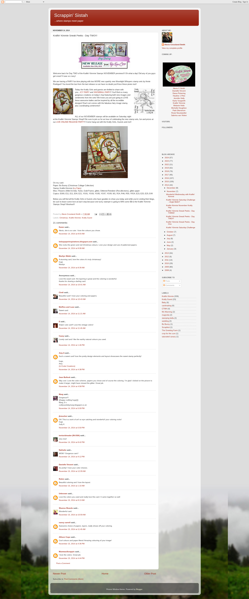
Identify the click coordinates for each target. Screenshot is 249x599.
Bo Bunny (166, 324)
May (169, 245)
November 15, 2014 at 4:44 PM (72, 558)
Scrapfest (166, 327)
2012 (167, 257)
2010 (167, 263)
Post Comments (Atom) (73, 579)
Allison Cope (64, 537)
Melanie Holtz (179, 106)
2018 (167, 171)
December (171, 188)
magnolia (165, 315)
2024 (167, 158)
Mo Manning (167, 312)
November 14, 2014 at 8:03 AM (72, 234)
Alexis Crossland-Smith (174, 45)
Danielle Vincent (66, 465)
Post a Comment (63, 563)
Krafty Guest (87, 218)
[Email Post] (96, 214)
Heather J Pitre (179, 96)
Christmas (64, 218)
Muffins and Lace (66, 307)
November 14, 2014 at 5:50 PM (72, 428)
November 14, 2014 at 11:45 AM (72, 328)
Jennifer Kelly (179, 98)
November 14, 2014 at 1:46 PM (72, 345)
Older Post (150, 573)
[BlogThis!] (103, 214)
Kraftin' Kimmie (179, 103)
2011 (167, 260)
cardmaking (166, 306)
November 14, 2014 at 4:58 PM (72, 386)
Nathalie (62, 450)
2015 (167, 182)
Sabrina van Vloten (179, 115)
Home (105, 573)
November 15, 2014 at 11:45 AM (72, 529)
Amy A (61, 353)
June (169, 242)
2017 (167, 175)
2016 (167, 178)
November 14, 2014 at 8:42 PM (72, 442)
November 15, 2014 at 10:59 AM (72, 515)
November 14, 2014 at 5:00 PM (72, 408)
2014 (167, 185)
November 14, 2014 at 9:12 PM (72, 457)
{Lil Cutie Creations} (67, 366)
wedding (165, 321)
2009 (167, 267)
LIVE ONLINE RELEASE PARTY (70, 122)
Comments (169, 285)
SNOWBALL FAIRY (102, 92)
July (169, 239)
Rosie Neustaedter (179, 113)
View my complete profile (172, 48)
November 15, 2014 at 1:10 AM (72, 486)
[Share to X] (105, 214)
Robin (61, 479)
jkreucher (63, 416)
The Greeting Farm (170, 330)
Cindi (61, 292)
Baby (164, 302)
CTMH (164, 309)
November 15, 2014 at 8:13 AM (72, 500)
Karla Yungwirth (179, 101)
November (171, 191)
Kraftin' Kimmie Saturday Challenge (180, 228)
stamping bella (168, 318)
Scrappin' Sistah (71, 15)
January (170, 249)
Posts (167, 281)
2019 (167, 168)
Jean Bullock (64, 377)
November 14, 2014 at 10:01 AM (72, 285)
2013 (167, 253)
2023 (167, 161)
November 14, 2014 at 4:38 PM (72, 369)
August (170, 235)
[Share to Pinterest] (110, 214)
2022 (167, 165)
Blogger (139, 589)
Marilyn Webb (65, 256)
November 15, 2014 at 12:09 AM (72, 471)
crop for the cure (168, 334)
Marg (61, 394)
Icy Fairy (77, 188)
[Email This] (100, 214)
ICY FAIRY (84, 92)
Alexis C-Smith (179, 88)
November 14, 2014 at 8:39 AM (72, 268)
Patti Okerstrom (179, 110)
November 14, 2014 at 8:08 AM (72, 248)
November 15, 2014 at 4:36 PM (72, 544)
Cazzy (61, 336)
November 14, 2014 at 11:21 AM (72, 314)
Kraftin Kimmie (75, 218)
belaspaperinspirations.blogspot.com (75, 242)
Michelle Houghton (179, 108)
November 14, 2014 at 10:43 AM (72, 299)
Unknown (63, 494)
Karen (61, 227)
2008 (167, 270)
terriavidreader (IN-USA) (69, 435)
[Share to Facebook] (108, 214)
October (170, 232)
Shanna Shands (66, 508)
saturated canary (169, 337)
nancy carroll (64, 523)
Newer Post (59, 573)
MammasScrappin (67, 552)
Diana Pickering (179, 93)
